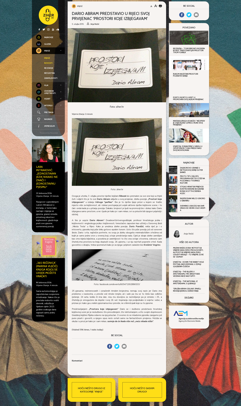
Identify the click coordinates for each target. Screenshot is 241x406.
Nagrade (48, 119)
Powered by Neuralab (49, 133)
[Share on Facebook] (109, 348)
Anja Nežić (189, 233)
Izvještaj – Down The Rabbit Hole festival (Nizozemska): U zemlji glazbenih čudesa (188, 264)
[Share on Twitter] (116, 348)
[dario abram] (117, 264)
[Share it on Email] (124, 348)
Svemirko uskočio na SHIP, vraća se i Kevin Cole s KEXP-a (193, 208)
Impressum (49, 126)
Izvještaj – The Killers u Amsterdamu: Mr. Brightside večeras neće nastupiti (186, 273)
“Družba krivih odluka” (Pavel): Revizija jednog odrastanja (187, 290)
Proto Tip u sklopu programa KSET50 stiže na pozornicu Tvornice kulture (192, 179)
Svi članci (189, 297)
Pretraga (48, 112)
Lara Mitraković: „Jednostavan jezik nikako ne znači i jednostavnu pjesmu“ (47, 177)
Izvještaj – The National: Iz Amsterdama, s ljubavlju (185, 282)
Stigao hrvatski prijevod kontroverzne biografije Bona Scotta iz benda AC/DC (192, 190)
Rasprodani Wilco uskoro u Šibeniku (192, 199)
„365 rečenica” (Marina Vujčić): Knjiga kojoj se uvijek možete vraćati (47, 269)
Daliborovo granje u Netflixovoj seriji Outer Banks (191, 170)
